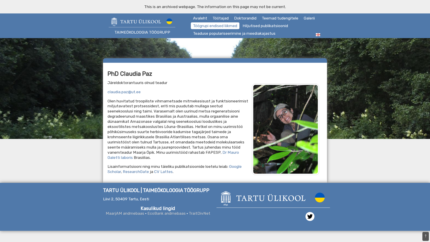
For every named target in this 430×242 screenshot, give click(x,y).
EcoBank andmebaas (166, 213)
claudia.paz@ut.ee (124, 92)
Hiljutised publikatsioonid (265, 26)
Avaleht (200, 18)
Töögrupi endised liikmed (215, 26)
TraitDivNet (199, 213)
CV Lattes (163, 171)
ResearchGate (136, 171)
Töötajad (221, 18)
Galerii (309, 18)
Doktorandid (245, 18)
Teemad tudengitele (280, 18)
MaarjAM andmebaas (125, 213)
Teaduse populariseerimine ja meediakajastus (234, 33)
